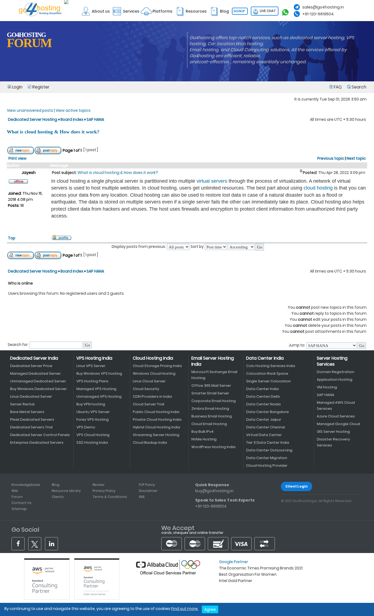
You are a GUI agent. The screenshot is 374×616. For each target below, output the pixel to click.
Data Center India (265, 358)
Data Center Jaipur (263, 419)
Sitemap (19, 508)
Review (98, 484)
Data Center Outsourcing (269, 450)
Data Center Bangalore (267, 411)
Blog (55, 484)
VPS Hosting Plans (92, 381)
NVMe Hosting (204, 439)
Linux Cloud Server (149, 381)
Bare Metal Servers (27, 411)
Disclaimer (148, 490)
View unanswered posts (30, 110)
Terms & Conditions (110, 496)
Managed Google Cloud (338, 423)
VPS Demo (85, 427)
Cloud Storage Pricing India (157, 365)
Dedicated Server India (34, 358)
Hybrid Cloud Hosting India (156, 427)
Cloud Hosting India (153, 358)
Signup (239, 11)
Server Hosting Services (332, 361)
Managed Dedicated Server (35, 373)
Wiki (14, 490)
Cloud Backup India (150, 442)
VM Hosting (327, 387)
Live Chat (267, 10)
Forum (17, 496)
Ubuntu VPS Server (93, 411)
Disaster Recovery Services (333, 442)
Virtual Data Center (264, 434)
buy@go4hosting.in (214, 491)
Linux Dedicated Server (31, 396)
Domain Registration (335, 371)
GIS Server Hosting (333, 431)
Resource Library (66, 490)
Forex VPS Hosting (92, 419)
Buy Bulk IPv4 (202, 431)
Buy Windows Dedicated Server (38, 388)
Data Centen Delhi (263, 396)
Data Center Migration (266, 457)
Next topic (356, 158)
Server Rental (22, 404)
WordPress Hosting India (213, 446)
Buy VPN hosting (90, 404)
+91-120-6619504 (318, 14)
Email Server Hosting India (212, 361)
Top (11, 238)
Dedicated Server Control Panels (40, 434)
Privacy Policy (104, 490)
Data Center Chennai (265, 427)
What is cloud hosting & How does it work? (53, 131)
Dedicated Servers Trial (31, 427)
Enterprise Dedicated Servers (37, 442)
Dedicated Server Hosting (33, 119)
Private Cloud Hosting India (157, 419)
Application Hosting (334, 379)
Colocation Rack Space (267, 373)
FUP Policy (147, 484)
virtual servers (212, 181)
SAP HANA (95, 119)
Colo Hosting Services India (270, 365)
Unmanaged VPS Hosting (99, 396)
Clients (58, 496)
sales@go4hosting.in (323, 7)
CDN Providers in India (152, 396)
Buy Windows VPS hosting (99, 373)
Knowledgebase (25, 484)
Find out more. (184, 608)
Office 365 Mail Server (211, 385)
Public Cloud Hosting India (156, 411)
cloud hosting (318, 188)
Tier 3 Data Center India (267, 442)
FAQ (338, 87)
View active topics (73, 110)
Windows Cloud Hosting (154, 373)
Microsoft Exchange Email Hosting (214, 374)
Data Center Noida (263, 404)
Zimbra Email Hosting (210, 408)
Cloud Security (146, 388)
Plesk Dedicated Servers (32, 419)
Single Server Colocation (268, 381)
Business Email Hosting (211, 416)
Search (358, 87)
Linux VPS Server (90, 365)
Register (40, 87)
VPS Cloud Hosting (93, 434)
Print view (17, 158)
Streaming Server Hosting (156, 434)
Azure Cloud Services (336, 416)
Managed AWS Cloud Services (336, 405)
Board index (72, 119)
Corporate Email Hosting (213, 400)
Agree (210, 609)
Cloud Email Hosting (209, 423)
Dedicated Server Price (31, 365)
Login (17, 87)
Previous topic (330, 158)
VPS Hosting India (94, 358)
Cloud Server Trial (148, 404)
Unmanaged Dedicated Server (38, 381)
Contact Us (21, 502)
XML (142, 496)
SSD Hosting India (92, 442)
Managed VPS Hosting (96, 388)
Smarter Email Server (210, 393)
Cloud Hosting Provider (266, 465)
